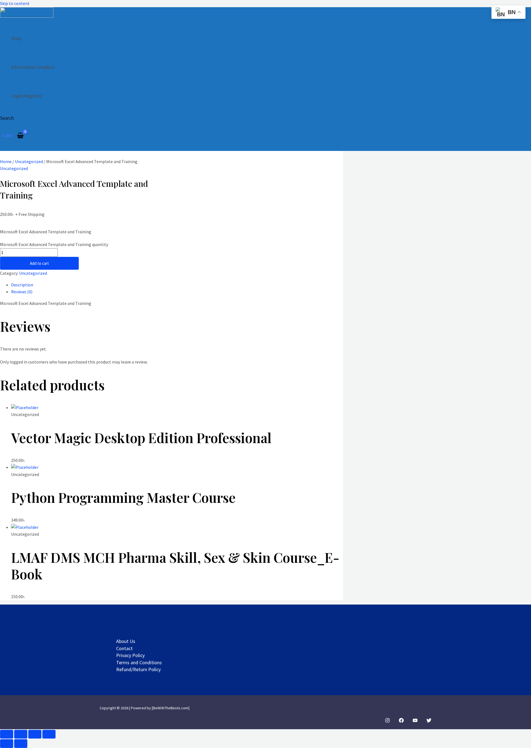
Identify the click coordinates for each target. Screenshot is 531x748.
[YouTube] (415, 721)
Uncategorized (29, 161)
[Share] (34, 734)
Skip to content (15, 3)
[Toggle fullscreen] (20, 734)
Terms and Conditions (139, 662)
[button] (7, 118)
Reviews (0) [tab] (21, 291)
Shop (16, 38)
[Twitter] (428, 721)
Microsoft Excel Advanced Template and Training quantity (54, 244)
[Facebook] (401, 721)
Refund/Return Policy (138, 669)
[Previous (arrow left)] (6, 743)
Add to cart (39, 263)
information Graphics (33, 67)
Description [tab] (22, 284)
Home (6, 161)
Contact (124, 648)
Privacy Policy (130, 655)
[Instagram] (387, 721)
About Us (125, 641)
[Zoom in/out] (6, 734)
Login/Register (26, 96)
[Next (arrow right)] (20, 743)
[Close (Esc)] (49, 734)
